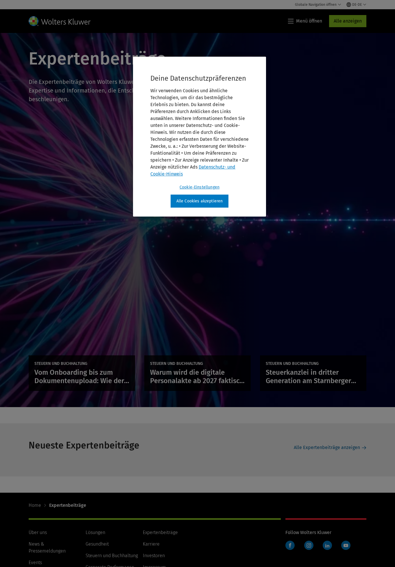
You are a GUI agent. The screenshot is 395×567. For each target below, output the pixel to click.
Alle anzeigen (348, 21)
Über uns (38, 532)
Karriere (151, 544)
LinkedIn (327, 545)
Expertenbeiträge (160, 532)
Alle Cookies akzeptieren (199, 201)
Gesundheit (97, 544)
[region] (199, 137)
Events (35, 562)
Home (35, 505)
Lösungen (95, 532)
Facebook (290, 545)
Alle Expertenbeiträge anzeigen (327, 447)
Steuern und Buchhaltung (112, 555)
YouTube (345, 545)
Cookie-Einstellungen (199, 187)
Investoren (154, 555)
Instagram (308, 545)
